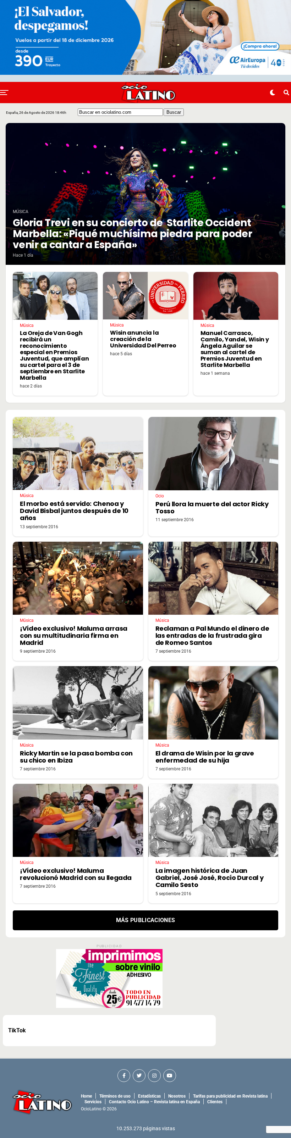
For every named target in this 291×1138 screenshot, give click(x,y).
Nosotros (177, 1096)
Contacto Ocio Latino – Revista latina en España (154, 1101)
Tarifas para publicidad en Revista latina (230, 1096)
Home (86, 1096)
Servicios (92, 1101)
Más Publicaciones (145, 920)
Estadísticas (149, 1096)
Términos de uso (115, 1096)
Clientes (215, 1101)
